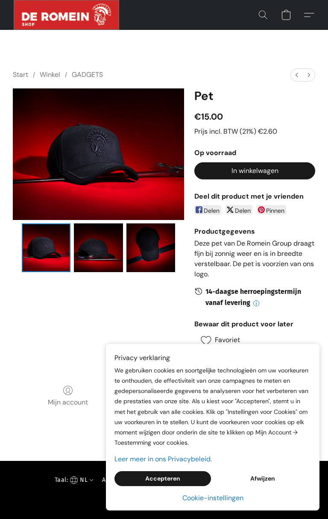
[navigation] (73, 480)
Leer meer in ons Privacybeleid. (163, 458)
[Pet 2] (151, 248)
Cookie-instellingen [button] (212, 497)
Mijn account (68, 402)
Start (20, 74)
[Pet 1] (98, 248)
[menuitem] (297, 75)
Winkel (50, 74)
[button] (66, 15)
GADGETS (87, 74)
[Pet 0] (46, 248)
